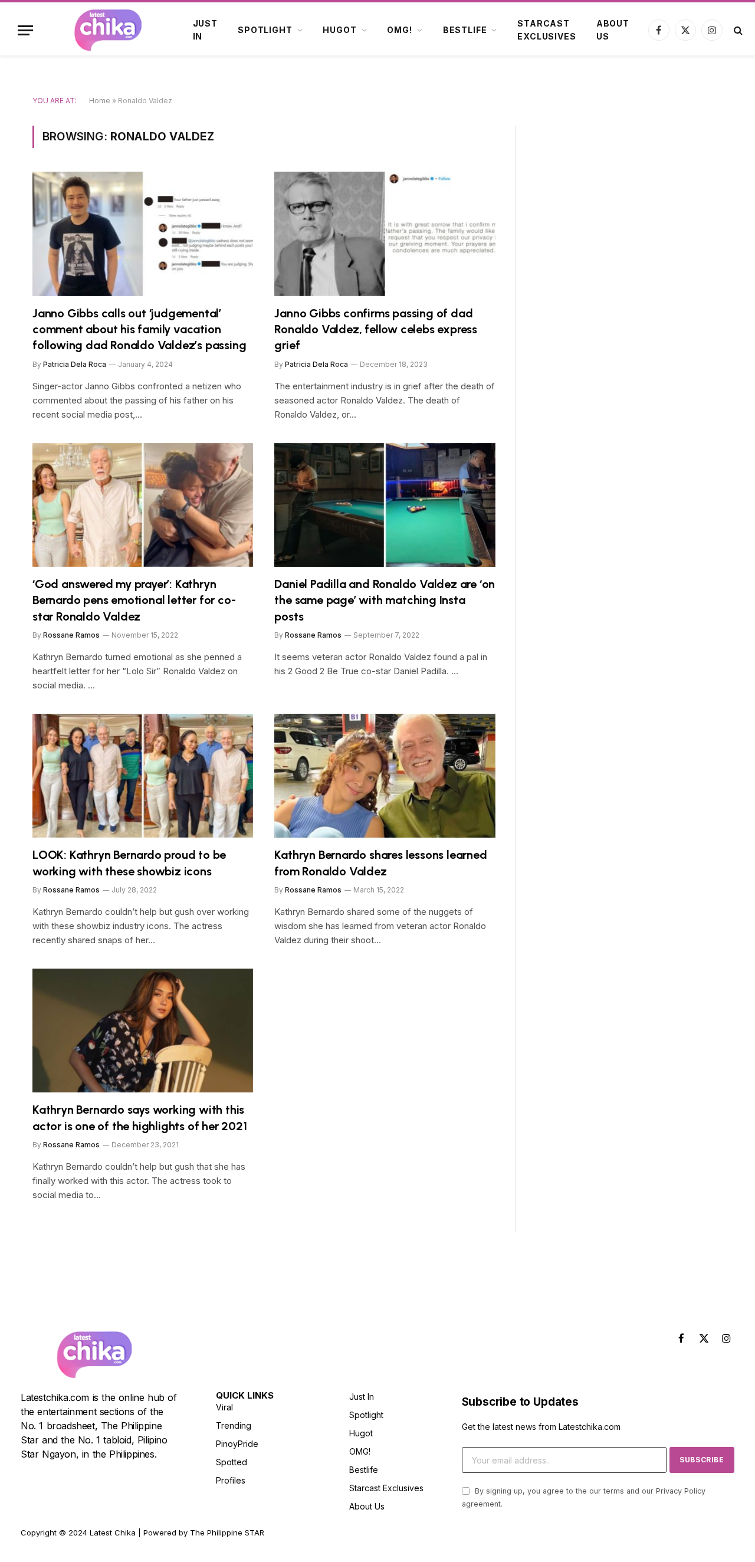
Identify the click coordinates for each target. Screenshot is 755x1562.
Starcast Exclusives (546, 29)
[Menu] (25, 30)
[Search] (737, 30)
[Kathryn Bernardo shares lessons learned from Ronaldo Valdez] (384, 776)
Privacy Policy (680, 1490)
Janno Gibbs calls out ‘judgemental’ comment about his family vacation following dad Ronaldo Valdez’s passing (139, 329)
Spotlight (265, 30)
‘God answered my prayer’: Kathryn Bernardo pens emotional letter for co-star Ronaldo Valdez (133, 600)
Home (99, 100)
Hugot (339, 30)
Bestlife (465, 30)
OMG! (399, 30)
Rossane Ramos (71, 635)
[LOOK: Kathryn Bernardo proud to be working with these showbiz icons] (142, 776)
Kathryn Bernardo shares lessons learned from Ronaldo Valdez (380, 863)
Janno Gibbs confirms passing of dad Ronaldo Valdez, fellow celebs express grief (375, 329)
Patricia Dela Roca (74, 364)
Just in (205, 29)
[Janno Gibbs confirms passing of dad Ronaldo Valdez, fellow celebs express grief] (384, 234)
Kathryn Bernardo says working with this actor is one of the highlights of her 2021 (139, 1117)
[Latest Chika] (108, 30)
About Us (612, 29)
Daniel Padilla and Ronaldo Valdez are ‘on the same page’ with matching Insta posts (384, 600)
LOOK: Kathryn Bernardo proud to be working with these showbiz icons (129, 863)
